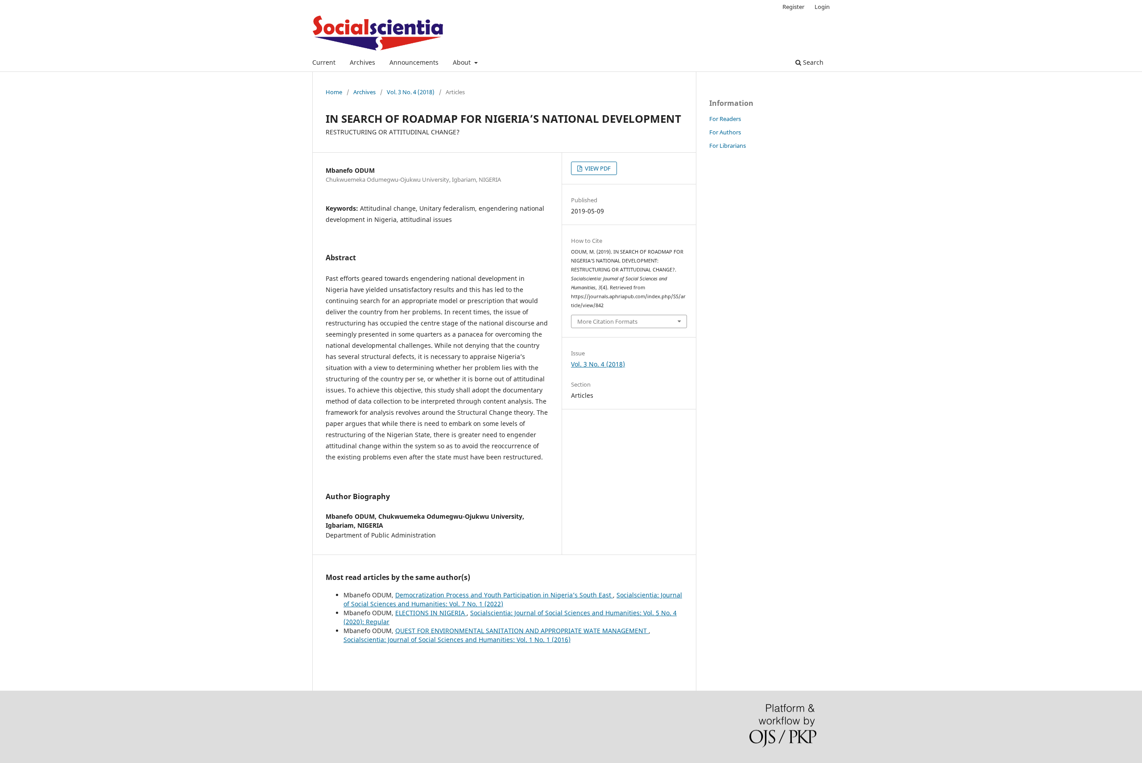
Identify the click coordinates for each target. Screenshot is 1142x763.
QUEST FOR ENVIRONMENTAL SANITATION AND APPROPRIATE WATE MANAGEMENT (522, 630)
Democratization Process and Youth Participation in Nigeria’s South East (504, 595)
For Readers (725, 119)
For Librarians (727, 146)
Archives (362, 62)
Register (793, 7)
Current (323, 62)
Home (334, 92)
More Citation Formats (607, 321)
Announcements (414, 62)
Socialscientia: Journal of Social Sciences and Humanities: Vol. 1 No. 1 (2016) (457, 639)
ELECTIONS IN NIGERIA (431, 613)
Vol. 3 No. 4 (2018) (410, 92)
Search (812, 62)
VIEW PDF (597, 168)
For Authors (725, 132)
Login (822, 7)
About (462, 62)
